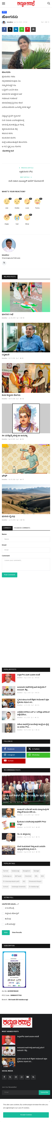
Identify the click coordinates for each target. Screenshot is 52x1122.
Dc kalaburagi (34, 887)
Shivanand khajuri (35, 881)
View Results (17, 932)
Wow (27, 224)
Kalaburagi (15, 871)
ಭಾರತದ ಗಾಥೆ (7, 314)
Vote (6, 932)
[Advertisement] (26, 627)
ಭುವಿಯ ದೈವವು (8, 516)
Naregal (36, 871)
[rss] (33, 1077)
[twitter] (10, 1077)
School (5, 887)
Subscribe (44, 1092)
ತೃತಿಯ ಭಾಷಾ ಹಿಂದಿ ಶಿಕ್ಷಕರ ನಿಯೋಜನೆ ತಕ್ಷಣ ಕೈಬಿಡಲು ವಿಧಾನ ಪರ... (33, 701)
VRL (36, 876)
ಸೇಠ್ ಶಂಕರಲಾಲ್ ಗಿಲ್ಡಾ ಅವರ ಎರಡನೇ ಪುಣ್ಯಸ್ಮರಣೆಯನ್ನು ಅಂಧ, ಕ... (31, 848)
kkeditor (10, 22)
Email (4, 545)
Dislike (17, 208)
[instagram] (16, 1077)
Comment (6, 556)
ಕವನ (4, 12)
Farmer (5, 871)
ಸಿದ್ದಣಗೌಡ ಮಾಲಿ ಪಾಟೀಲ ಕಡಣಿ (28, 675)
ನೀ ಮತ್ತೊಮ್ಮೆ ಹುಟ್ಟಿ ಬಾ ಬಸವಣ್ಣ (14, 436)
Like (6, 208)
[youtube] (27, 1077)
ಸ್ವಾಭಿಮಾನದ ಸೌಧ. (26, 172)
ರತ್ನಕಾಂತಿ (5, 355)
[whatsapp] (21, 1077)
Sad (17, 224)
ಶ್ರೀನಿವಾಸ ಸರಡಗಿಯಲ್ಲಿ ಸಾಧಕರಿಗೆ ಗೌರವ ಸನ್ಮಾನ (31, 823)
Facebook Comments (22, 528)
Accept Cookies (26, 1115)
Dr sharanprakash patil (11, 881)
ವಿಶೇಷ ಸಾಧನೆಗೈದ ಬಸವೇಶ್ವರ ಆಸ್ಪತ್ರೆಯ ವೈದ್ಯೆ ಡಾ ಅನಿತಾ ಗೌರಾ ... (33, 726)
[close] (49, 1101)
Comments (7, 528)
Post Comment (9, 574)
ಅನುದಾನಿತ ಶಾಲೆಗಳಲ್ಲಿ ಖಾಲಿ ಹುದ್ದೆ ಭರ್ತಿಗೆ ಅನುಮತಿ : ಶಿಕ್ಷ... (31, 688)
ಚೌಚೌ (4, 476)
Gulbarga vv (7, 876)
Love (27, 208)
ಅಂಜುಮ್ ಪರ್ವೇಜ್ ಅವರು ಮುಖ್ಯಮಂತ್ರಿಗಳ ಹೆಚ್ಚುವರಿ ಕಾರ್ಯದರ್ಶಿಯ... (33, 811)
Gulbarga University (18, 887)
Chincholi (28, 876)
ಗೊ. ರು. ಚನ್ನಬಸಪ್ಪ (23, 834)
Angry (7, 224)
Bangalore (26, 871)
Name (4, 534)
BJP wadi (18, 876)
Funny (37, 208)
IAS (24, 881)
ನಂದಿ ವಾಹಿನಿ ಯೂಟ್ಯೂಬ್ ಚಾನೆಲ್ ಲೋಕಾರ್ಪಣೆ (26, 181)
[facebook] (4, 1077)
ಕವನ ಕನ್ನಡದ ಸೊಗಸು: (11, 395)
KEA (42, 876)
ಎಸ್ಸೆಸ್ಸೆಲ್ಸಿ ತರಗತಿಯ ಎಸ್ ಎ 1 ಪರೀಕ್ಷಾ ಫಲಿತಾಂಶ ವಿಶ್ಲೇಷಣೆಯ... (33, 713)
